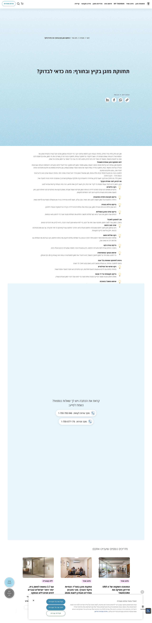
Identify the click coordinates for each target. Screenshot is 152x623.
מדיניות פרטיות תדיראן (101, 611)
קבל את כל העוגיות (56, 601)
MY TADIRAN (119, 3)
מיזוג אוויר (74, 38)
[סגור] (33, 600)
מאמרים (82, 38)
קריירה (77, 3)
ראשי (88, 38)
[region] (85, 607)
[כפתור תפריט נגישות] (148, 610)
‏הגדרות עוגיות (56, 613)
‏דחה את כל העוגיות (56, 607)
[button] (140, 3)
